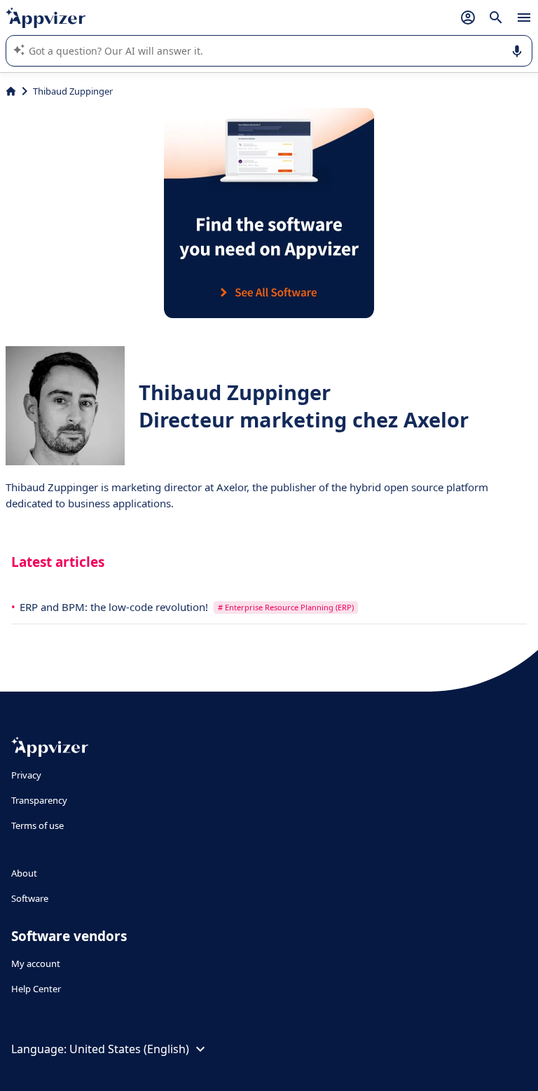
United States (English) (129, 1049)
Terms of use (37, 825)
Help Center (36, 988)
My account (35, 963)
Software (29, 898)
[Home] (11, 91)
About (24, 873)
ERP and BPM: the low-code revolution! (115, 607)
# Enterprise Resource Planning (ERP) (286, 607)
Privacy (26, 775)
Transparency (39, 800)
